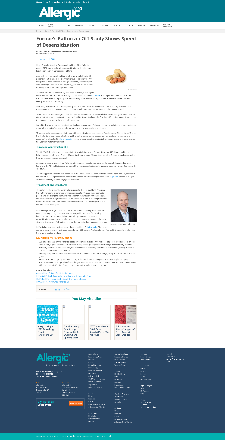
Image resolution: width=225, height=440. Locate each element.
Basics (90, 362)
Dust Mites (118, 379)
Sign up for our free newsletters (49, 2)
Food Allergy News (69, 51)
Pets (116, 377)
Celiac (67, 25)
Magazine (154, 25)
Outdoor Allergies (121, 394)
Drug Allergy (119, 385)
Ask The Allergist (120, 362)
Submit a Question (148, 407)
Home (41, 25)
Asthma (141, 25)
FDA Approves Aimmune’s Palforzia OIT (53, 282)
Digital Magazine (147, 385)
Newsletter (92, 416)
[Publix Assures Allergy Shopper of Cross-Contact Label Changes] (125, 314)
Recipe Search (145, 357)
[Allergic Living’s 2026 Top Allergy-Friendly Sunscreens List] (47, 314)
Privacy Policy (100, 436)
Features (91, 360)
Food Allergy (51, 25)
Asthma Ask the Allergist (123, 422)
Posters (91, 421)
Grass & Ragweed (120, 399)
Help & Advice (119, 360)
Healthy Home (119, 374)
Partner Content (94, 419)
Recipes (92, 25)
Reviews (143, 374)
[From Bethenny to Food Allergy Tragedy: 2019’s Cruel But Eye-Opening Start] (73, 314)
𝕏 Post (52, 59)
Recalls (68, 2)
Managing (79, 25)
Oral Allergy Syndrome (96, 379)
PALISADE (95, 95)
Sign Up (76, 403)
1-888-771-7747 (51, 376)
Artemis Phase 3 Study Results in (54, 273)
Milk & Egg (92, 373)
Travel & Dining (120, 365)
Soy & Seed (92, 384)
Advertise (76, 2)
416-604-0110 (47, 374)
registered (114, 176)
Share (42, 59)
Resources (104, 25)
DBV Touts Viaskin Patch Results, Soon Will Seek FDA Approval (99, 330)
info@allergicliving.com (52, 371)
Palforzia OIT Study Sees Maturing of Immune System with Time (63, 276)
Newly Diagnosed (94, 365)
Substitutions (145, 360)
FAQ (142, 394)
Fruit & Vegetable (94, 382)
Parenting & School (121, 357)
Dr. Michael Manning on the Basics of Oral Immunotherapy (61, 279)
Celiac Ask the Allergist (96, 407)
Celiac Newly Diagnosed (97, 404)
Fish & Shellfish (93, 376)
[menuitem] (41, 25)
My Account (144, 391)
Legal (109, 436)
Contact (86, 2)
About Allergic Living (175, 359)
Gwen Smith (44, 51)
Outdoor (129, 25)
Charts (142, 377)
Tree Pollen (118, 396)
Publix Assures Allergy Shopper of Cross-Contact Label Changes (125, 330)
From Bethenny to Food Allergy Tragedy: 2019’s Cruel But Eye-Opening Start (73, 332)
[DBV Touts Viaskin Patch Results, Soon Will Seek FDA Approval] (99, 314)
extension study (65, 139)
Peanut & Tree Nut (95, 371)
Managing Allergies (122, 354)
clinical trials (92, 227)
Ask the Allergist (167, 25)
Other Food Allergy (95, 387)
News (90, 396)
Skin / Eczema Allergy (122, 388)
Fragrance (118, 382)
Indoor (117, 25)
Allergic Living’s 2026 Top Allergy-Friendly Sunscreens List (46, 330)
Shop (142, 388)
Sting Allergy (118, 402)
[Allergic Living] (60, 13)
